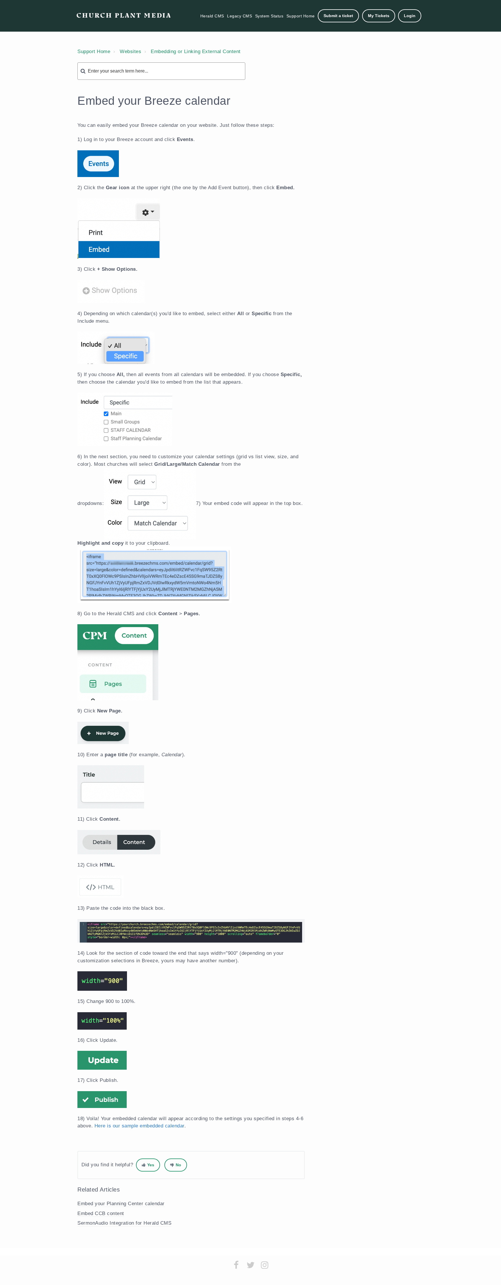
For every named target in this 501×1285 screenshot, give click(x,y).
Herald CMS (212, 16)
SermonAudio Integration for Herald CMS (124, 1223)
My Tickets (378, 15)
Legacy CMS (239, 16)
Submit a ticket (338, 15)
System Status (269, 16)
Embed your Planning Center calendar (121, 1203)
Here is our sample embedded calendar (139, 1126)
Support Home (300, 16)
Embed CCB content (100, 1213)
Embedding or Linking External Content (196, 51)
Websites (130, 51)
